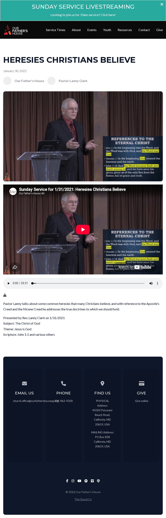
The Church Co (83, 499)
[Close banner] (162, 4)
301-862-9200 (63, 401)
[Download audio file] (4, 295)
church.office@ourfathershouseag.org (36, 401)
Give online (141, 401)
